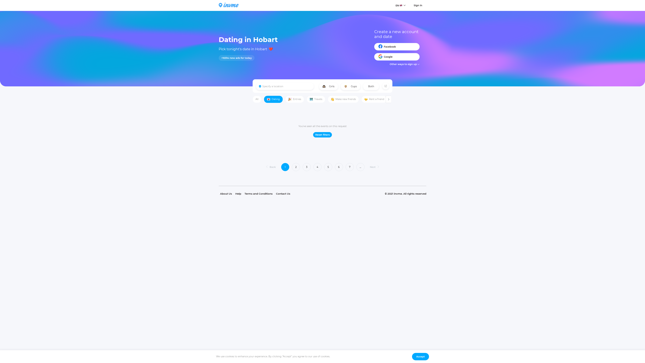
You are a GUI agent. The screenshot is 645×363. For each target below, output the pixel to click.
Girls (331, 86)
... (360, 167)
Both (371, 86)
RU (397, 11)
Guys (354, 86)
